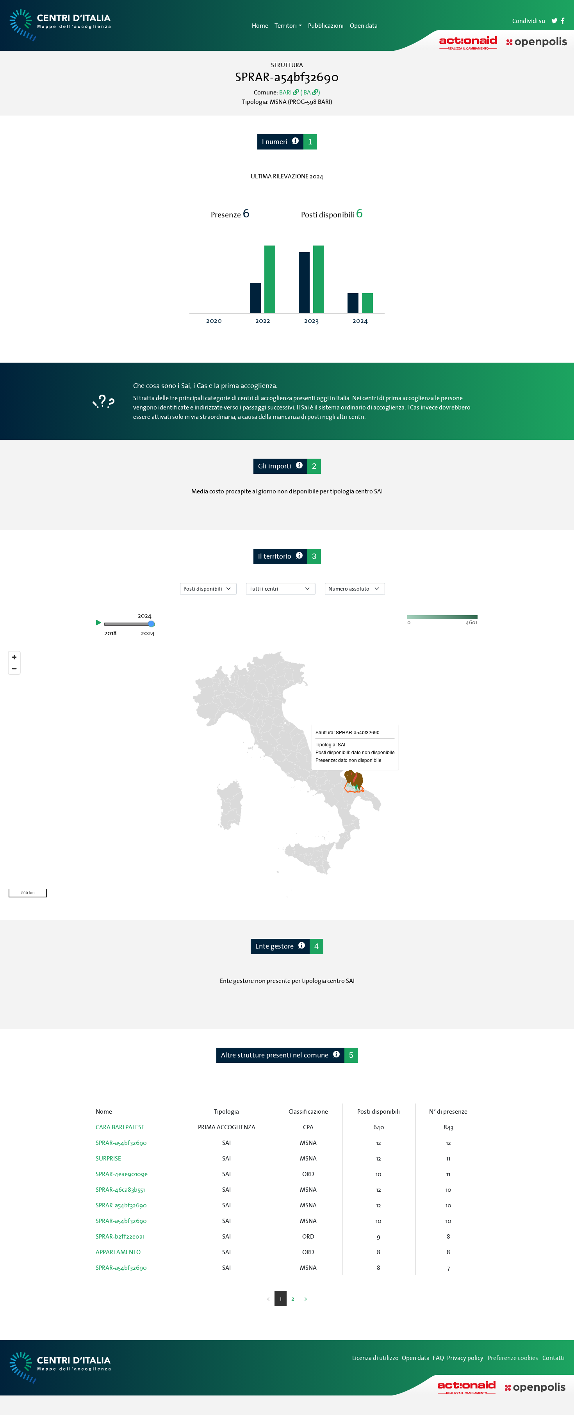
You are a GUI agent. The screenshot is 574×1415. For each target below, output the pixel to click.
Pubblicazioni (326, 25)
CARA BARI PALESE (120, 1127)
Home (260, 25)
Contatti (553, 1358)
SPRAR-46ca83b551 (120, 1189)
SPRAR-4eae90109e (122, 1174)
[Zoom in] (14, 657)
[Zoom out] (14, 668)
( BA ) (309, 92)
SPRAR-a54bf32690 (121, 1142)
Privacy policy (465, 1358)
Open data (364, 25)
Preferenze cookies (513, 1358)
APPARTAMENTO (118, 1252)
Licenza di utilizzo (375, 1358)
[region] (287, 774)
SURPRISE (108, 1158)
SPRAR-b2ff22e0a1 (120, 1236)
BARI (286, 92)
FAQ (438, 1358)
